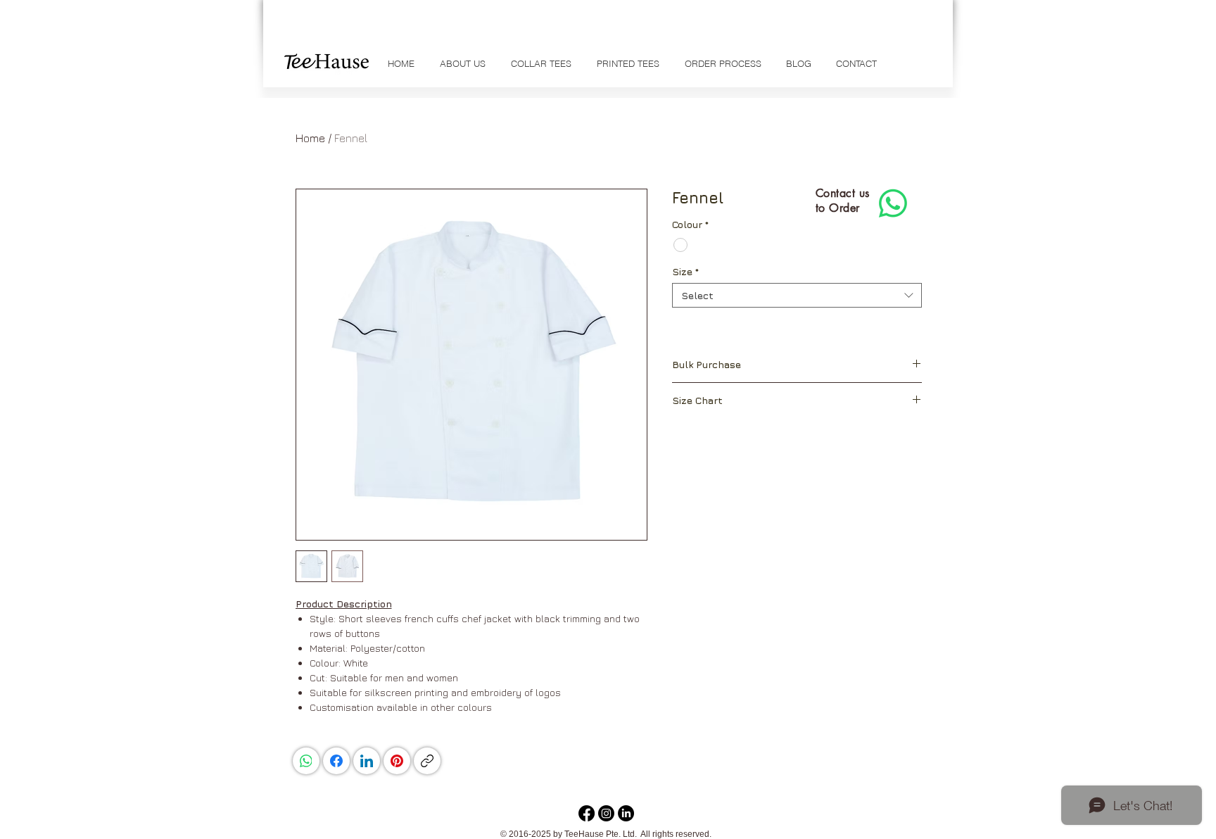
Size (685, 271)
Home (310, 138)
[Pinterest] (397, 760)
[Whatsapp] (893, 203)
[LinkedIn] (366, 760)
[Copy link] (427, 760)
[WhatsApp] (306, 760)
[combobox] (797, 295)
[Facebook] (336, 760)
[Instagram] (606, 813)
